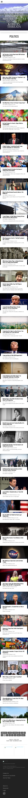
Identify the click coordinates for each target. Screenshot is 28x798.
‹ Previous (15, 732)
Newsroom (5, 788)
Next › (19, 735)
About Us (5, 786)
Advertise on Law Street (9, 775)
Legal (4, 790)
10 (15, 735)
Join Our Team (6, 778)
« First (10, 732)
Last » (23, 735)
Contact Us (6, 773)
